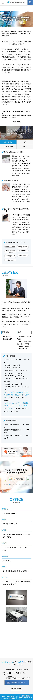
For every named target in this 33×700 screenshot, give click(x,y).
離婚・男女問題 (8, 142)
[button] (4, 484)
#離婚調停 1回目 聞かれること (10, 251)
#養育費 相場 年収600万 (22, 246)
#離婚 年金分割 (22, 255)
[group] (16, 479)
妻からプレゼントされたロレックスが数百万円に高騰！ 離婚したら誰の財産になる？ (16, 394)
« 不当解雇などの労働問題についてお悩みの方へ (16, 112)
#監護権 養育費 (22, 251)
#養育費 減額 (10, 260)
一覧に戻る (16, 121)
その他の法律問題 (8, 146)
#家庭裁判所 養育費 (10, 246)
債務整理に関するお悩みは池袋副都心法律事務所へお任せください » (16, 116)
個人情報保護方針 (16, 689)
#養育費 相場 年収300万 (10, 256)
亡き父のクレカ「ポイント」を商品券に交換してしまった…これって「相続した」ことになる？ (16, 405)
